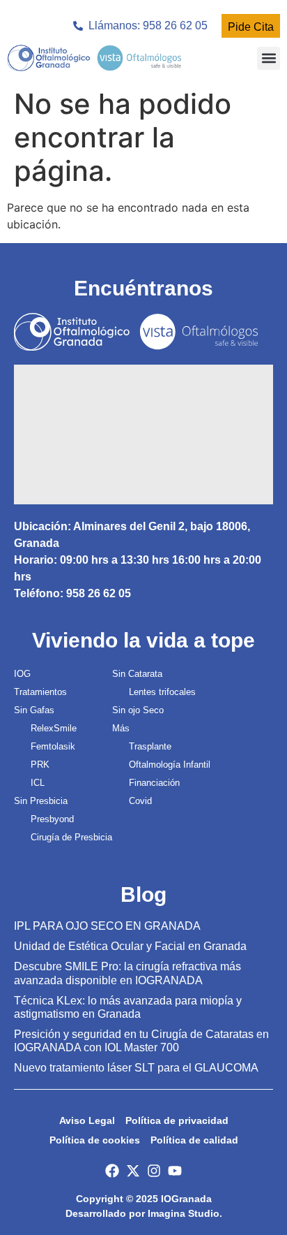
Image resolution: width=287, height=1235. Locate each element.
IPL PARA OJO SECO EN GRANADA (107, 926)
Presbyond (52, 819)
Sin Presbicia (41, 801)
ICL (38, 782)
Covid (140, 801)
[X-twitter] (133, 1171)
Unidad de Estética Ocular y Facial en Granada (130, 946)
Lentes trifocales (162, 692)
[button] (268, 58)
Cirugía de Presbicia (71, 837)
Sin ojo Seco (138, 710)
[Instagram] (154, 1171)
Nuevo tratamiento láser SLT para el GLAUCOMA (136, 1068)
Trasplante (150, 746)
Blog (143, 894)
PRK (40, 764)
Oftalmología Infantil (169, 764)
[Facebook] (112, 1171)
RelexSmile (54, 728)
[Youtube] (175, 1171)
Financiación (154, 782)
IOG (22, 673)
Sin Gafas (34, 710)
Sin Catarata (137, 673)
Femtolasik (53, 746)
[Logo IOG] (94, 58)
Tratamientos (40, 692)
